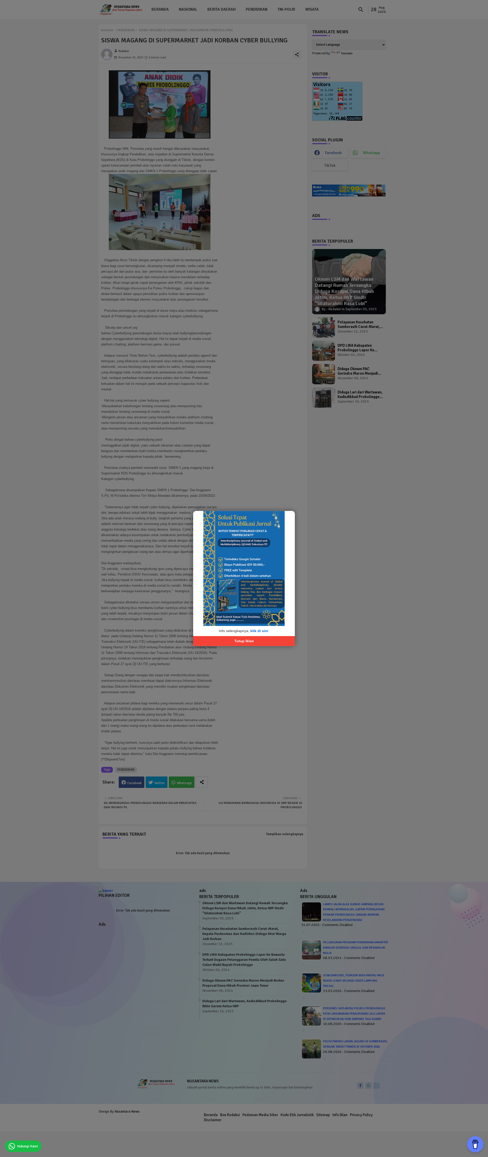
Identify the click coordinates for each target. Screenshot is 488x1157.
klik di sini (259, 631)
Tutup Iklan (244, 641)
